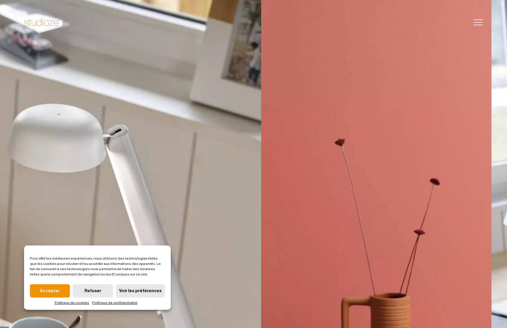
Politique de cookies (72, 303)
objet (293, 22)
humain (396, 22)
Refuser (92, 291)
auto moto (444, 22)
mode (419, 22)
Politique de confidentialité (114, 303)
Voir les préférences (140, 291)
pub (336, 22)
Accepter (50, 291)
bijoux (375, 22)
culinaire (315, 22)
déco (354, 22)
